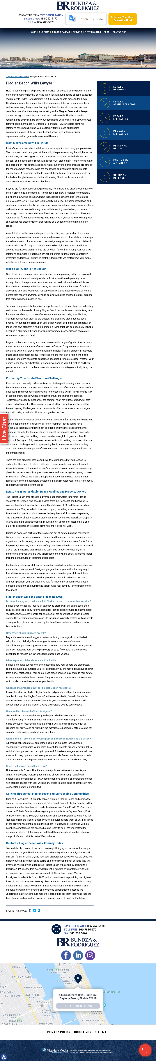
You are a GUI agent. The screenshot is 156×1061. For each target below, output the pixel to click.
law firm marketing (79, 1052)
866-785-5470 (45, 22)
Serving (77, 32)
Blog (107, 32)
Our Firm (44, 32)
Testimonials (93, 32)
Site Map (102, 1032)
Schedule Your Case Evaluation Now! (122, 19)
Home (33, 32)
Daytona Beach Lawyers (17, 76)
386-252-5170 (48, 18)
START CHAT (131, 1030)
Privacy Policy (59, 1032)
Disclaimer (82, 1032)
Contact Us (119, 32)
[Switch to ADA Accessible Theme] (4, 1057)
